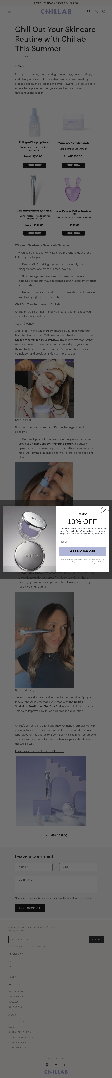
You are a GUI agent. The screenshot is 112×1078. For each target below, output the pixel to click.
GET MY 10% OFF (82, 551)
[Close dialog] (104, 510)
